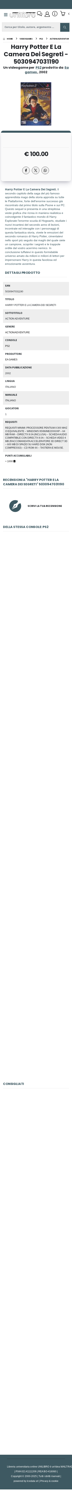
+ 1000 (9, 461)
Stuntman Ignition (36, 763)
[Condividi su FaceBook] (26, 170)
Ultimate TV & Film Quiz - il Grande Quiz (36, 1030)
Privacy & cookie (49, 1481)
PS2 (39, 67)
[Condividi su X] (35, 170)
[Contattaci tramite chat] (39, 14)
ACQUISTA (37, 614)
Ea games (11, 359)
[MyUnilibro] (47, 14)
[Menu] (6, 15)
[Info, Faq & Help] (54, 14)
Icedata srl (32, 1481)
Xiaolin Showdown (36, 852)
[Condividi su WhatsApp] (45, 170)
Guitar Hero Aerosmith (36, 674)
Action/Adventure (17, 332)
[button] (64, 14)
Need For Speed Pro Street (36, 585)
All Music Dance (36, 941)
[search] (64, 27)
